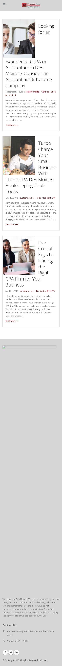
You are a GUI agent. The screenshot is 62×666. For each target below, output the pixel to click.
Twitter (10, 652)
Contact (44, 660)
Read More (10, 125)
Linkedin (16, 652)
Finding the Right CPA (45, 197)
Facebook (5, 652)
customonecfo (32, 91)
